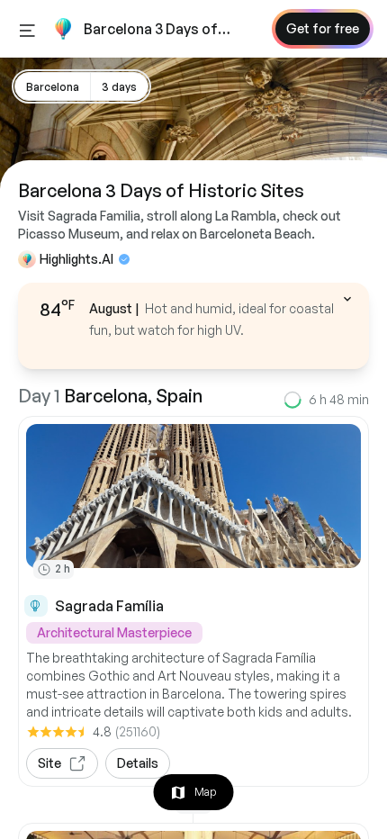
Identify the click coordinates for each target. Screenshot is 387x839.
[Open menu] (27, 28)
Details (137, 763)
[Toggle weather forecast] (347, 299)
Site (49, 763)
